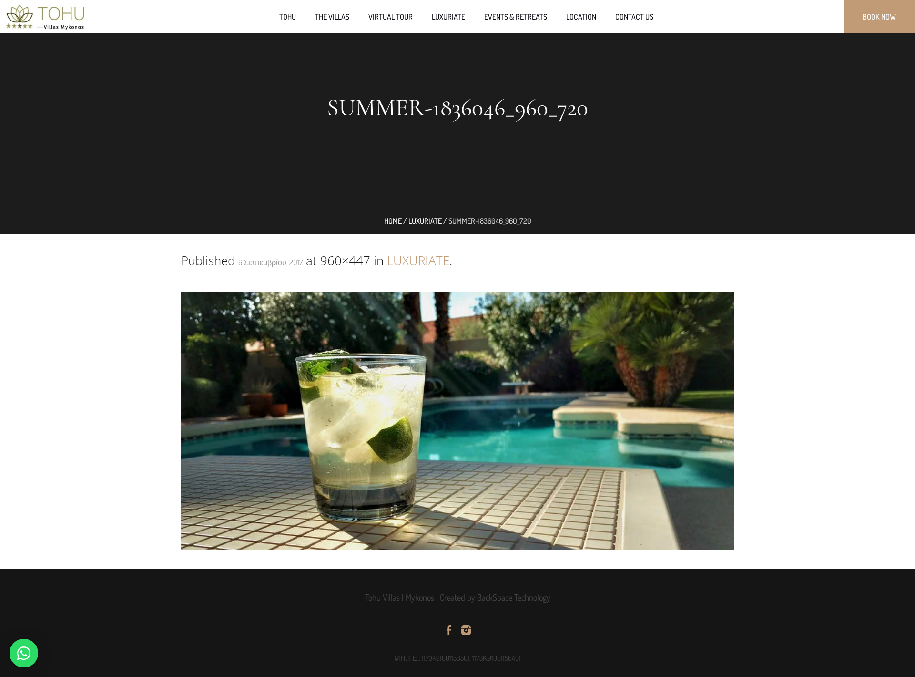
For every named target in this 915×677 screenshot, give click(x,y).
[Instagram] (466, 630)
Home (393, 221)
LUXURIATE (418, 260)
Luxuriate (425, 221)
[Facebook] (449, 630)
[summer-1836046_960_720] (457, 421)
